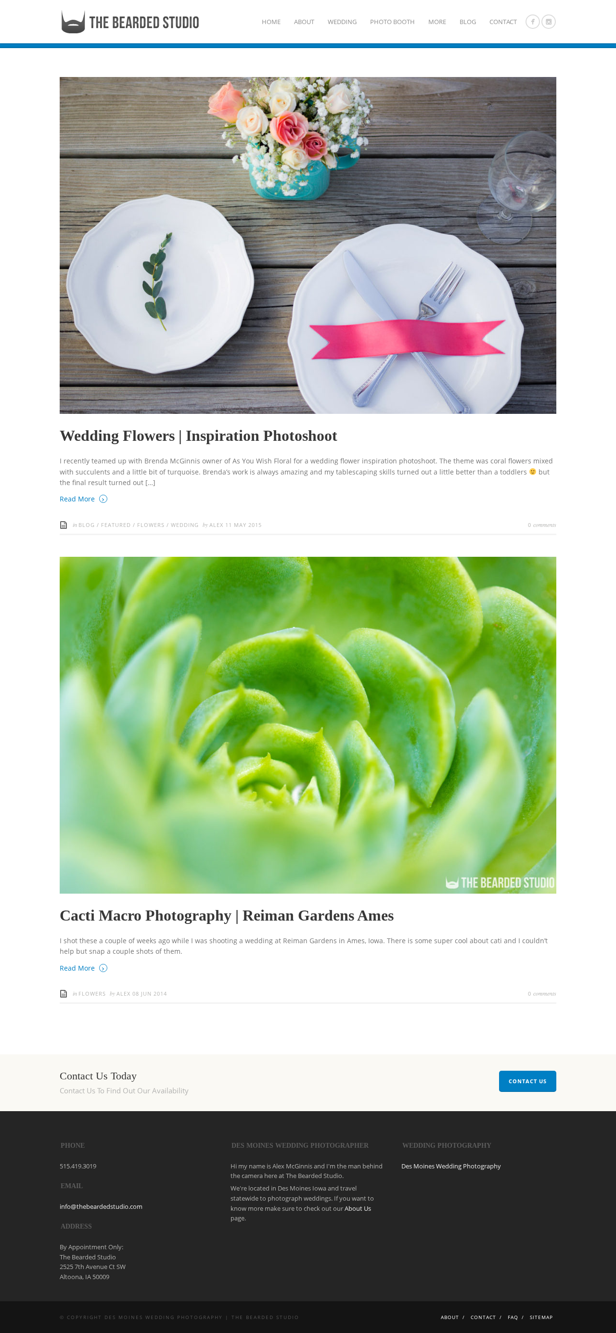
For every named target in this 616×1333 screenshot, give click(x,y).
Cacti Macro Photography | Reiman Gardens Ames (227, 915)
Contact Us (528, 1081)
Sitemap (541, 1317)
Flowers (151, 524)
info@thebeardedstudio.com (101, 1206)
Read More (82, 498)
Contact (503, 21)
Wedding (342, 21)
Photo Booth (392, 21)
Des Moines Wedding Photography (451, 1166)
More (437, 21)
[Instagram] (548, 21)
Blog (468, 21)
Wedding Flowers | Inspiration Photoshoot (198, 435)
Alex (217, 524)
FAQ (513, 1317)
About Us (358, 1208)
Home (271, 21)
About (304, 21)
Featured (116, 524)
